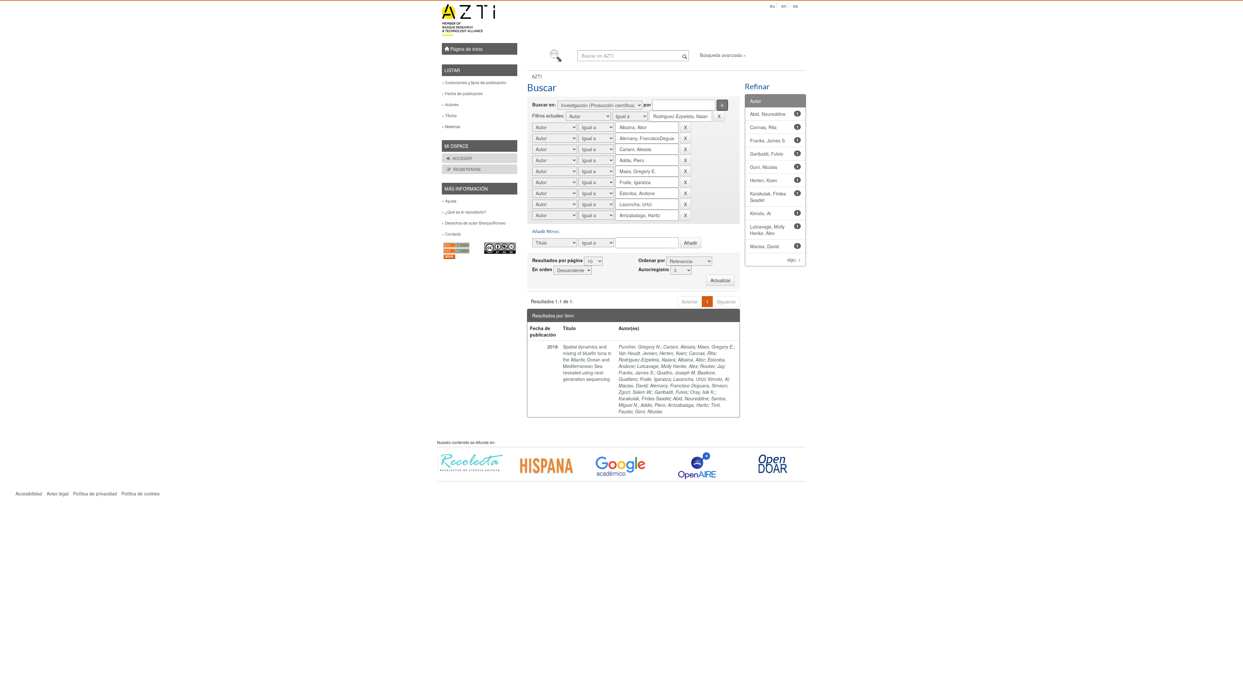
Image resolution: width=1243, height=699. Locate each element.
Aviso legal (58, 493)
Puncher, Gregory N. (640, 346)
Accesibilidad (29, 493)
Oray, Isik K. (702, 392)
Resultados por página (557, 260)
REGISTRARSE (467, 169)
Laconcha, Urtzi (689, 379)
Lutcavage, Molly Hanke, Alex (667, 366)
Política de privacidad (95, 493)
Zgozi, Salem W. (635, 392)
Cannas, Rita (702, 353)
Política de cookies (140, 493)
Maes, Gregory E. (716, 346)
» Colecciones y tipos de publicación (474, 82)
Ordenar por (651, 260)
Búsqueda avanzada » (723, 55)
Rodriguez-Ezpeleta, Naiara (647, 359)
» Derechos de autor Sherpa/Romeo (474, 223)
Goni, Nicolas (648, 411)
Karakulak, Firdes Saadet (644, 398)
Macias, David (633, 385)
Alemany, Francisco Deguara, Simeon (688, 385)
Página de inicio (466, 49)
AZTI (537, 76)
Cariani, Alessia (679, 346)
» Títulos (449, 115)
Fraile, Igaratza (655, 379)
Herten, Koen (672, 353)
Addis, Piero (653, 405)
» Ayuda (449, 201)
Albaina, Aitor (691, 359)
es (795, 6)
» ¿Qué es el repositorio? (464, 212)
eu (772, 6)
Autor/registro (653, 269)
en (784, 6)
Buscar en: (544, 104)
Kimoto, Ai (718, 379)
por (647, 104)
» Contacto (451, 234)
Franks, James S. (636, 372)
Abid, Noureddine (691, 398)
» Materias (451, 126)
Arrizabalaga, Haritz (688, 405)
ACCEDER (462, 158)
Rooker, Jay (712, 366)
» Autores (450, 104)
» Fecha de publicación (462, 93)
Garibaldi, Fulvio (671, 392)
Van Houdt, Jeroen (638, 353)
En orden (542, 269)
